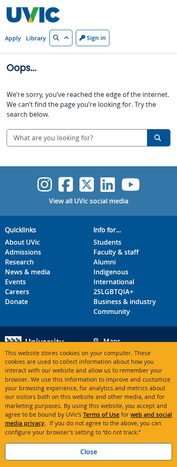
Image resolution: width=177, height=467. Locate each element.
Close (88, 451)
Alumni (104, 262)
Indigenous (110, 271)
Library (36, 38)
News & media (27, 271)
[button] (60, 38)
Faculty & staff (116, 252)
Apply (13, 38)
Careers (17, 291)
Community (111, 311)
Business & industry (124, 301)
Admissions (23, 252)
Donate (16, 301)
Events (15, 281)
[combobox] (77, 137)
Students (107, 242)
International (113, 281)
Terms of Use (101, 414)
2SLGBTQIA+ (113, 291)
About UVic (22, 242)
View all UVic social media (88, 200)
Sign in (95, 38)
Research (19, 262)
